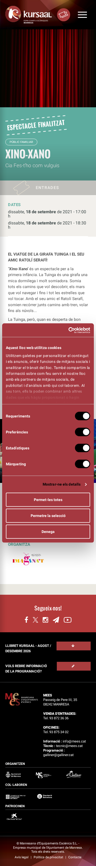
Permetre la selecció (48, 516)
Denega (48, 532)
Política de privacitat (49, 857)
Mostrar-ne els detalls (62, 484)
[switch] (82, 432)
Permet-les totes (48, 500)
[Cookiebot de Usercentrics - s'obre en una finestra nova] (68, 330)
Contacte (74, 857)
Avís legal (22, 857)
